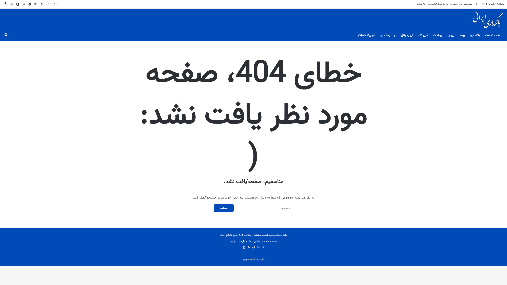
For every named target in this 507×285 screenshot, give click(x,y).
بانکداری (475, 35)
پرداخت (437, 35)
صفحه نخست (493, 35)
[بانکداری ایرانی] (488, 21)
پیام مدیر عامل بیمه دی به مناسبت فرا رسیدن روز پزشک (444, 4)
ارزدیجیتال (407, 35)
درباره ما (243, 241)
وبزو (245, 259)
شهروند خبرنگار (366, 35)
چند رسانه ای (387, 35)
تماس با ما (254, 241)
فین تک (423, 35)
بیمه (462, 35)
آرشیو (233, 241)
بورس (451, 35)
